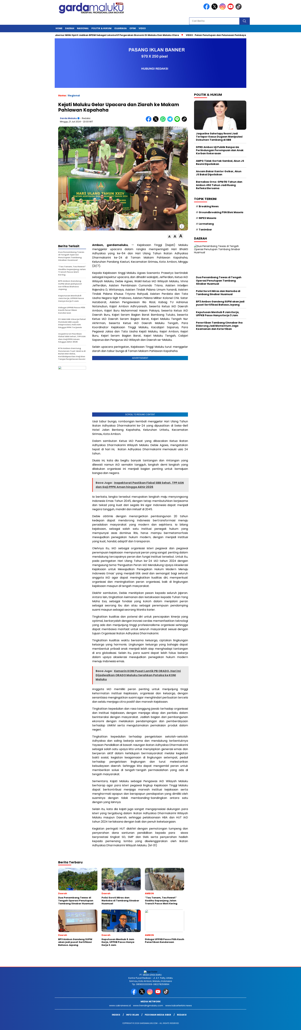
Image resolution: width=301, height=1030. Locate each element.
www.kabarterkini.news (178, 1005)
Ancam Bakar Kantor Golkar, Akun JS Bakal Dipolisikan (218, 173)
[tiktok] (239, 8)
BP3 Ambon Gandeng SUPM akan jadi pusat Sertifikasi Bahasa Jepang (220, 303)
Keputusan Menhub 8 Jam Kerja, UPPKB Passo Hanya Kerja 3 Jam (217, 313)
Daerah (69, 28)
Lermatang (206, 223)
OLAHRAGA (120, 28)
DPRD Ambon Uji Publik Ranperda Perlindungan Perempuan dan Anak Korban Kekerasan (220, 150)
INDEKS (116, 1014)
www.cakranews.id (120, 1005)
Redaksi (182, 1014)
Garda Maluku (68, 118)
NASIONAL (83, 28)
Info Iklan (132, 1014)
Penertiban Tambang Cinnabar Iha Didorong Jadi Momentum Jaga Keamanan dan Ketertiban (219, 326)
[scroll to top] (289, 1024)
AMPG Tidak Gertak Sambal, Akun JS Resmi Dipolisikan (220, 162)
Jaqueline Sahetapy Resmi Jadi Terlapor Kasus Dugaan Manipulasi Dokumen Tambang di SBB (219, 137)
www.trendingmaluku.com (148, 1005)
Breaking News (209, 206)
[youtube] (231, 8)
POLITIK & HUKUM (101, 28)
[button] (169, 237)
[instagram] (223, 8)
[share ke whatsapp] (163, 121)
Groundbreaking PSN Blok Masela (221, 212)
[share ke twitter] (156, 121)
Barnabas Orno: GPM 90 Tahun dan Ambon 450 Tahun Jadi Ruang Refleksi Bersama (219, 185)
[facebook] (207, 8)
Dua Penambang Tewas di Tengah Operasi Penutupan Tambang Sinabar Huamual (218, 280)
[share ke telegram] (170, 121)
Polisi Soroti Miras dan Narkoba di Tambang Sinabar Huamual (218, 292)
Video (142, 28)
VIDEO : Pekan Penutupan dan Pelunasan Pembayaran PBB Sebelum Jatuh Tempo (207, 35)
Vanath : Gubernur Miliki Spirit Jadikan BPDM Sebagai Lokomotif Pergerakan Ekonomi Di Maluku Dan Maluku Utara (84, 35)
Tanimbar (205, 229)
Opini (132, 28)
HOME (59, 28)
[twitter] (215, 8)
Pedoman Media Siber (158, 1014)
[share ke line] (178, 121)
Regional (74, 95)
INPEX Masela (207, 218)
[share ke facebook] (149, 121)
